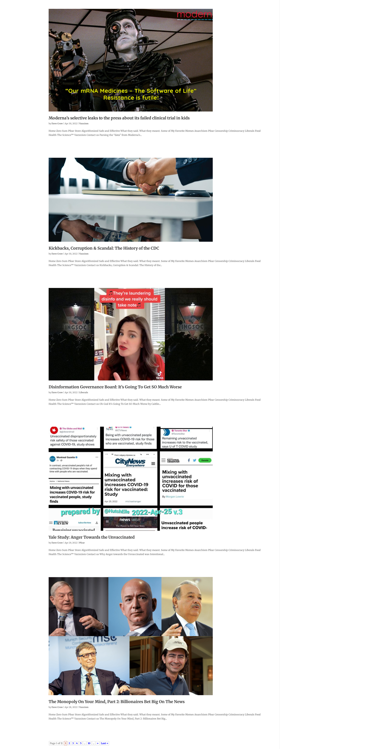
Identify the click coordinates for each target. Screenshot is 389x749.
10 (89, 743)
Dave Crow (57, 123)
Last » (104, 743)
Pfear (82, 542)
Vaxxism (83, 123)
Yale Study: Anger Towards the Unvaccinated (92, 537)
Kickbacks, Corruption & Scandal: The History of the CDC (104, 248)
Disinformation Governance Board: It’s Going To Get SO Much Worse (115, 386)
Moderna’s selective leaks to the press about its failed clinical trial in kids (119, 117)
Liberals (83, 392)
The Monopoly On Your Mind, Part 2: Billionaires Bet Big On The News (117, 701)
